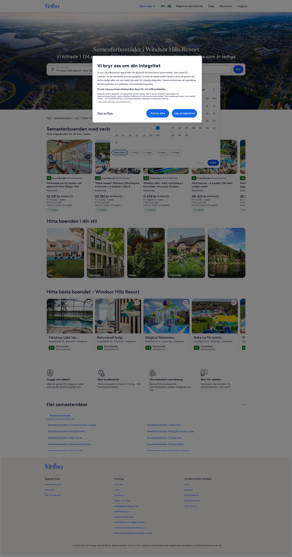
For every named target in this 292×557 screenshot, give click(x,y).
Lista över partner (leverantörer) (113, 102)
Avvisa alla (157, 113)
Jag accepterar (184, 113)
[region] (147, 89)
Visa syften (105, 113)
